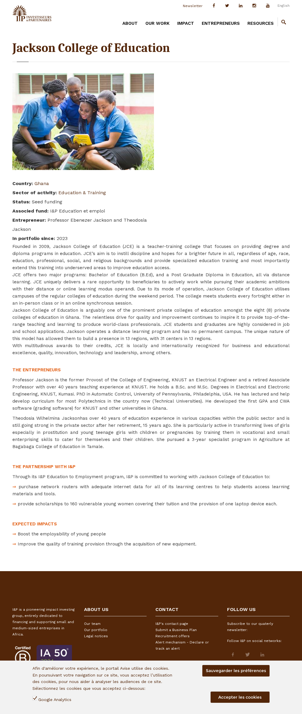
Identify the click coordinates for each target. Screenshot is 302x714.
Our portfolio (95, 630)
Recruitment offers (172, 636)
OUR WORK (157, 23)
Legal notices (96, 636)
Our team (92, 624)
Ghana (42, 183)
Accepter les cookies (240, 697)
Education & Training (82, 192)
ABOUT (130, 23)
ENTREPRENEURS (221, 23)
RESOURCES (260, 23)
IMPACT (185, 23)
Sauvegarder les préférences (236, 670)
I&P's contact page (171, 624)
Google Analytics (54, 699)
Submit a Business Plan (176, 630)
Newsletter (193, 6)
